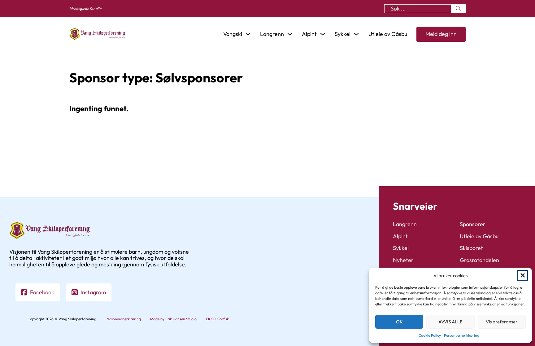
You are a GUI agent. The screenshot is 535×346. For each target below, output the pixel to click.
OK (399, 322)
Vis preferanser (501, 322)
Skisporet (471, 248)
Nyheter (403, 260)
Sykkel (401, 248)
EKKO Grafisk (217, 319)
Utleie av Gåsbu (387, 34)
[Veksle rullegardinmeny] (248, 34)
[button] (523, 275)
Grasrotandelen (479, 260)
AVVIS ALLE (450, 322)
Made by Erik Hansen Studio (173, 319)
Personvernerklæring (461, 335)
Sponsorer (472, 224)
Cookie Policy (430, 335)
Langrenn (405, 224)
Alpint (400, 236)
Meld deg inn (441, 33)
